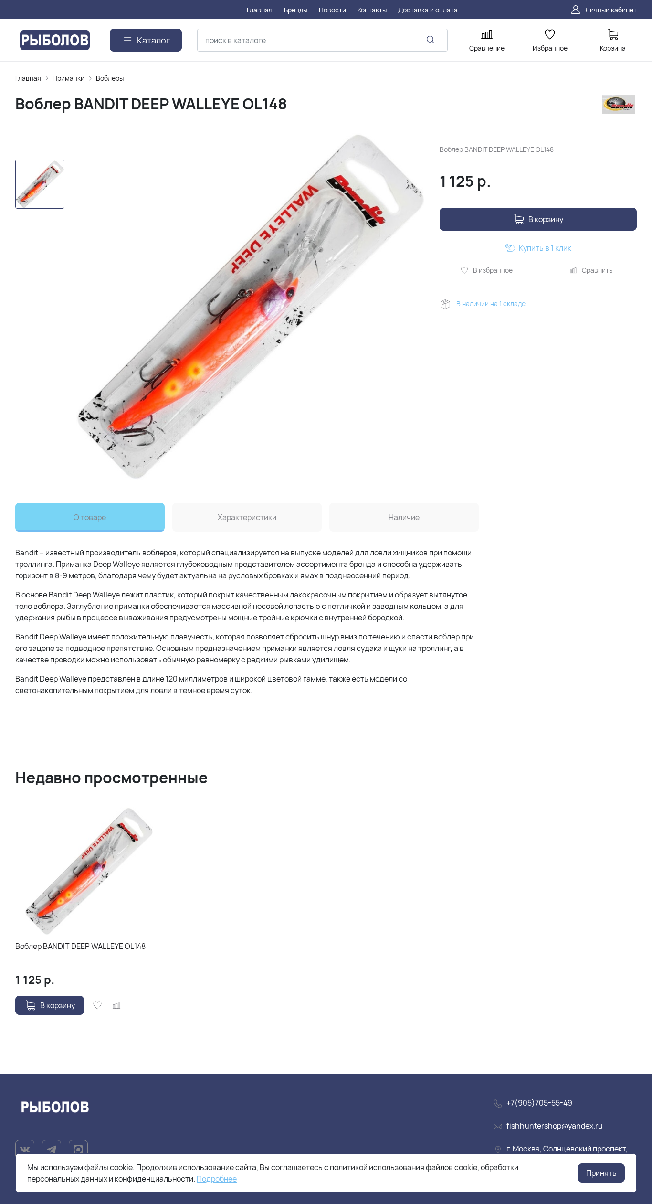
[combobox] (322, 40)
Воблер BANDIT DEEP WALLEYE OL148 (80, 946)
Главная (28, 78)
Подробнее (217, 1178)
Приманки (68, 78)
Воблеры (110, 78)
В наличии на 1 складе (491, 303)
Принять (601, 1173)
